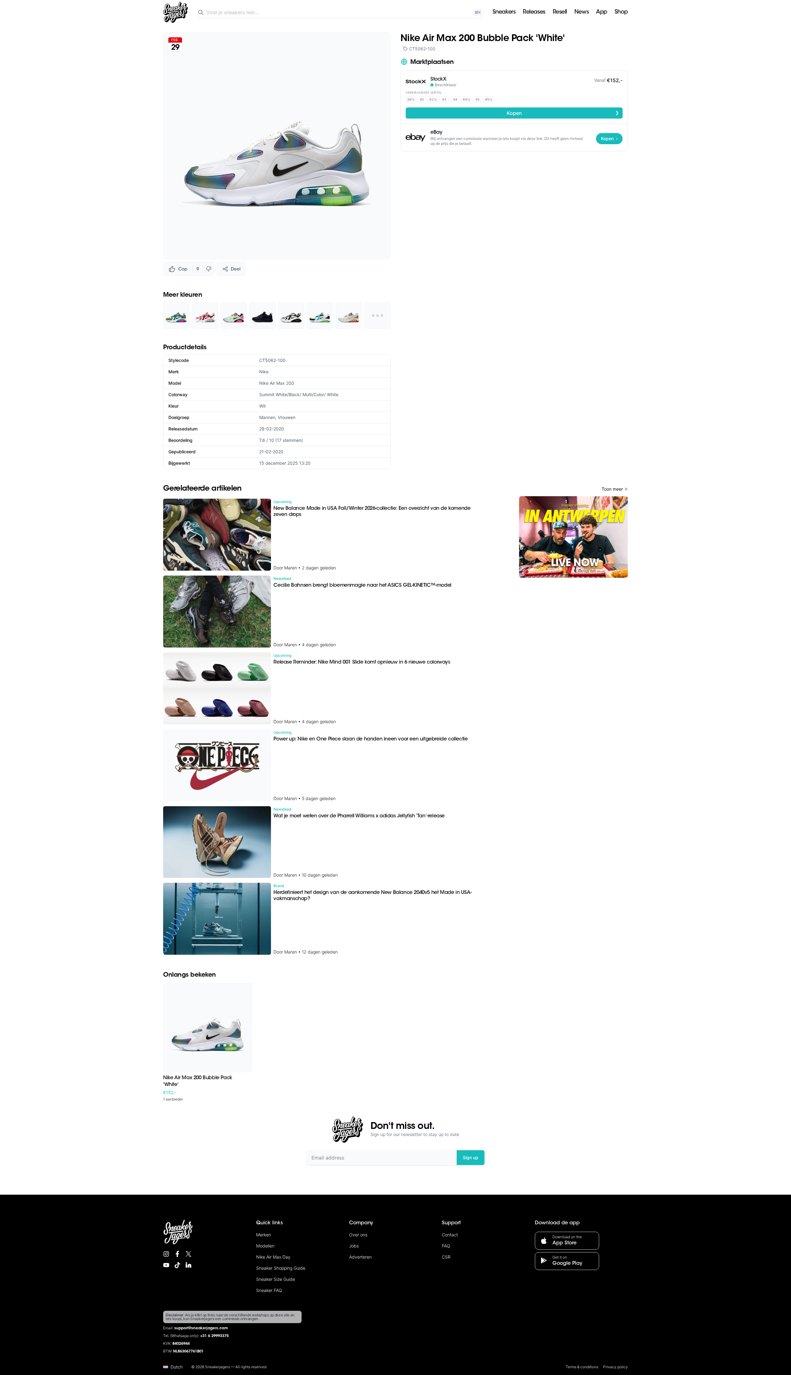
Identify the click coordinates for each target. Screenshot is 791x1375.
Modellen (265, 1245)
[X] (188, 1254)
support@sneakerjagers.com (201, 1328)
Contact (450, 1234)
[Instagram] (166, 1254)
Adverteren (360, 1257)
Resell (560, 12)
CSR (446, 1257)
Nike (264, 371)
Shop (621, 12)
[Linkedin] (188, 1265)
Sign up (470, 1157)
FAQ (446, 1245)
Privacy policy (615, 1367)
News (581, 12)
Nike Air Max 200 (276, 383)
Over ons (358, 1234)
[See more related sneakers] (377, 315)
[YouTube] (166, 1265)
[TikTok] (177, 1265)
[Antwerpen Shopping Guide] (573, 537)
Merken (263, 1234)
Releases (534, 12)
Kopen (563, 112)
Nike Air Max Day (273, 1257)
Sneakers (504, 12)
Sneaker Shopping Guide (280, 1268)
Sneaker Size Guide (275, 1279)
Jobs (354, 1245)
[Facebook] (177, 1254)
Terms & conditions (582, 1367)
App (601, 12)
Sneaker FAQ (269, 1290)
